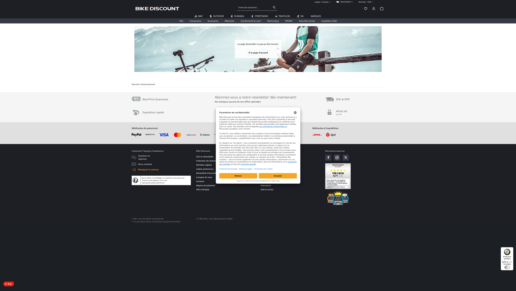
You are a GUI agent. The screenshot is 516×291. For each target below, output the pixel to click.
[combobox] (254, 7)
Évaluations (266, 185)
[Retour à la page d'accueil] (157, 8)
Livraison (200, 181)
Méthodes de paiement (145, 128)
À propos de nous (204, 177)
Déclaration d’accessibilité (208, 173)
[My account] (373, 8)
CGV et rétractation (204, 156)
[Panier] (381, 8)
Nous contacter (145, 164)
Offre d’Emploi (202, 189)
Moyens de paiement (205, 185)
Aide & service (267, 189)
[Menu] (511, 248)
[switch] (507, 267)
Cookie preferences (205, 169)
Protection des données (207, 161)
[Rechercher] (274, 7)
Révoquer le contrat (148, 169)
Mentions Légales (204, 165)
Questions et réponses (144, 157)
